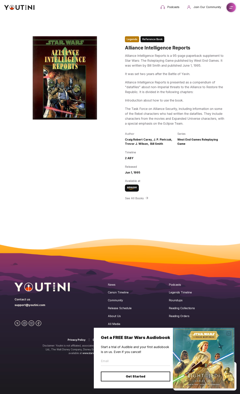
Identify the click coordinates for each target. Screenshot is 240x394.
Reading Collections (182, 308)
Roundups (176, 300)
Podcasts (175, 284)
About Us (114, 316)
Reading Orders (179, 316)
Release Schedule (120, 308)
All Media (114, 324)
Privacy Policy (76, 339)
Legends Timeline (180, 292)
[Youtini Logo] (19, 7)
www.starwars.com (93, 353)
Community (115, 300)
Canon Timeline (118, 292)
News (111, 284)
